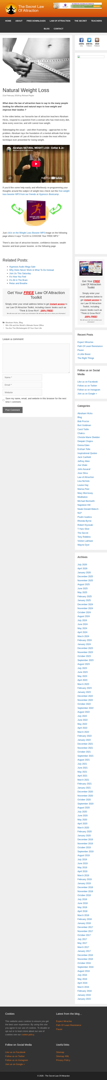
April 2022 (82, 728)
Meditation (83, 497)
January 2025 (84, 600)
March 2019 (83, 875)
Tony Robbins (84, 537)
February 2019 (85, 879)
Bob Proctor (83, 421)
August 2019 (84, 855)
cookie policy (27, 1034)
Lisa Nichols (84, 481)
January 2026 (84, 572)
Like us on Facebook (88, 382)
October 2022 (84, 704)
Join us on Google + (87, 393)
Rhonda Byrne (84, 521)
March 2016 (83, 987)
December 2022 (85, 696)
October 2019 (84, 847)
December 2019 (85, 839)
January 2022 (84, 740)
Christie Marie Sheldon (89, 437)
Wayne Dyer (84, 545)
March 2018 (83, 915)
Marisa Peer (83, 489)
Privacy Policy (63, 1060)
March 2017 (83, 947)
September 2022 (85, 708)
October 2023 (84, 656)
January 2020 (84, 835)
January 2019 (84, 883)
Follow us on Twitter (87, 385)
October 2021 (84, 752)
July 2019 (82, 859)
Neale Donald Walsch (88, 509)
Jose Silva (83, 473)
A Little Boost (84, 354)
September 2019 (85, 851)
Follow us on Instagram (89, 389)
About (18, 21)
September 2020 (85, 803)
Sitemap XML (62, 1056)
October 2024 (84, 612)
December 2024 (85, 604)
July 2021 (82, 764)
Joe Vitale (82, 465)
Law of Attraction (60, 21)
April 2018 (82, 911)
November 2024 (85, 608)
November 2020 (85, 795)
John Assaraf (84, 469)
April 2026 (82, 568)
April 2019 (82, 871)
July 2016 (82, 975)
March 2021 (83, 780)
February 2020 (85, 831)
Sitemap (60, 1052)
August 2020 (84, 807)
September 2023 (85, 660)
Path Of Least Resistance (90, 346)
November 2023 (85, 652)
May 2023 (82, 676)
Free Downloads (36, 21)
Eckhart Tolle (84, 449)
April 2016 (82, 983)
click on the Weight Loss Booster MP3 (26, 233)
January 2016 (84, 995)
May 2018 (82, 907)
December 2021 (85, 744)
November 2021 (85, 748)
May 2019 (82, 867)
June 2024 (83, 624)
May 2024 (82, 628)
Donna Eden (83, 445)
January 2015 (84, 999)
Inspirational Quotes (87, 453)
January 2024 (84, 644)
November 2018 (85, 891)
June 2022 (83, 720)
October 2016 (84, 963)
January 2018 (84, 923)
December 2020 (85, 791)
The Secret (81, 21)
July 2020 (82, 811)
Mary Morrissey (85, 493)
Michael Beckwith (86, 501)
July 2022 (82, 716)
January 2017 (84, 951)
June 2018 (83, 903)
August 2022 (84, 712)
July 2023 (82, 668)
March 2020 (83, 827)
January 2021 (84, 788)
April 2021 (82, 775)
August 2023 (84, 664)
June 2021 (83, 768)
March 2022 (83, 732)
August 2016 (84, 971)
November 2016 (85, 959)
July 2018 (82, 899)
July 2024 (82, 620)
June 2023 (83, 672)
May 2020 (82, 819)
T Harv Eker (83, 529)
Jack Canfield (84, 457)
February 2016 (85, 991)
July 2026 (82, 564)
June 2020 (83, 815)
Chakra (81, 433)
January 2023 (84, 692)
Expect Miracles (85, 342)
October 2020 (84, 799)
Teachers (96, 21)
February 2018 (85, 919)
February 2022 (85, 736)
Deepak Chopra (85, 441)
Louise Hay (83, 485)
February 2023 (85, 688)
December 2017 (85, 927)
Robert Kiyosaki (85, 525)
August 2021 (84, 760)
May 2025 (82, 592)
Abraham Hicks (11, 322)
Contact (58, 29)
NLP (80, 513)
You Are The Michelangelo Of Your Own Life (23, 328)
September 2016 (85, 967)
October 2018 (84, 895)
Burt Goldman (84, 425)
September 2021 (85, 756)
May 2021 (82, 772)
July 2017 (82, 939)
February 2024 (85, 640)
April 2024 (82, 632)
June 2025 (83, 588)
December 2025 (85, 576)
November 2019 (85, 843)
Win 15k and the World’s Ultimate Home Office (24, 325)
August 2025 (84, 584)
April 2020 (82, 823)
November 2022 (85, 700)
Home (8, 21)
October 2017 (84, 935)
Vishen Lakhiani (85, 541)
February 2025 (85, 596)
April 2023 (82, 680)
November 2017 (85, 931)
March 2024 (83, 636)
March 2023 (83, 684)
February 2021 (85, 783)
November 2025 (85, 580)
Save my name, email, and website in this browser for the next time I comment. (35, 400)
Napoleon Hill (84, 505)
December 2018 (85, 887)
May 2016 (82, 979)
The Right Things (86, 358)
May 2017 (82, 943)
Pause (81, 350)
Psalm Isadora (85, 517)
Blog (47, 29)
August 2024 (84, 616)
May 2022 (82, 724)
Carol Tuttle (83, 429)
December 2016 (85, 955)
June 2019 (83, 863)
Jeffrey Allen (84, 461)
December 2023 (85, 648)
